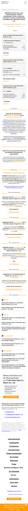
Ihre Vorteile (14, 457)
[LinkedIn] (8, 494)
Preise (14, 464)
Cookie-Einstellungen (9, 505)
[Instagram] (18, 494)
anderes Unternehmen (19, 161)
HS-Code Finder (14, 450)
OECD (7, 123)
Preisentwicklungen (14, 237)
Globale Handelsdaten (14, 453)
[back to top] (0, 419)
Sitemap (22, 507)
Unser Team (14, 482)
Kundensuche (14, 442)
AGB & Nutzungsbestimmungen (11, 507)
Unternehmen (14, 479)
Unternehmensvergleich (14, 289)
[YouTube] (14, 494)
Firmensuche (14, 446)
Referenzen (14, 133)
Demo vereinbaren (14, 499)
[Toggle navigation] (25, 2)
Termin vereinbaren (11, 397)
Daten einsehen (14, 264)
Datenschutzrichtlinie (20, 505)
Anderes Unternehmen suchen (10, 9)
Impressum (12, 509)
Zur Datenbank (14, 471)
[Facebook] (11, 494)
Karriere (14, 486)
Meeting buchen (14, 212)
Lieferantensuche (14, 439)
